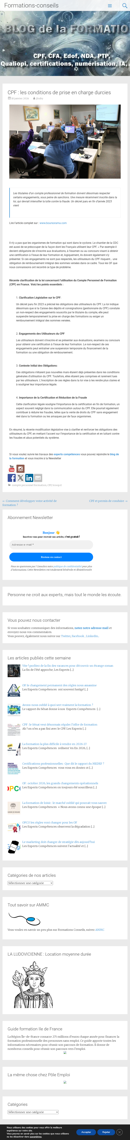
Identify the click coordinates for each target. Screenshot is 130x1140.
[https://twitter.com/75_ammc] (20, 478)
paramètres (35, 1136)
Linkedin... (92, 636)
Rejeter (106, 1132)
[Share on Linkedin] (29, 478)
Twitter (66, 636)
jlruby (39, 98)
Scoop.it (57, 485)
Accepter (86, 1132)
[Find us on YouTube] (12, 469)
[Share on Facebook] (12, 478)
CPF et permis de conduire (108, 501)
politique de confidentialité (67, 566)
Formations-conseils (31, 5)
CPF (49, 485)
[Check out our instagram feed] (20, 469)
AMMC (99, 929)
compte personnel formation (29, 485)
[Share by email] (38, 478)
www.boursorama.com (53, 223)
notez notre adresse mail (91, 628)
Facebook (78, 636)
